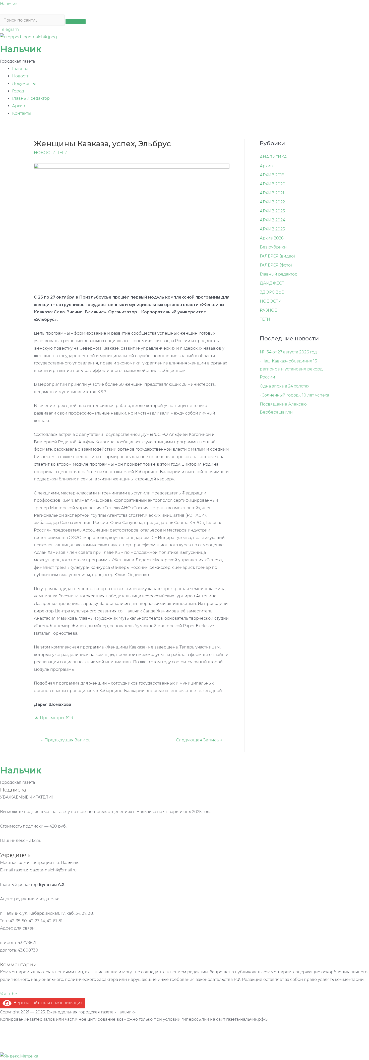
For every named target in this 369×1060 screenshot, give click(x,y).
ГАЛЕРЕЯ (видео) (277, 256)
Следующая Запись (199, 739)
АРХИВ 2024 (272, 220)
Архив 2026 (272, 238)
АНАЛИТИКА (273, 157)
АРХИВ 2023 (272, 211)
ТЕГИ (62, 152)
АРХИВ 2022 (272, 202)
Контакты (21, 113)
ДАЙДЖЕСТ (272, 283)
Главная (20, 68)
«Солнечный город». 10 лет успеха (294, 395)
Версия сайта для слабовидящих (47, 1002)
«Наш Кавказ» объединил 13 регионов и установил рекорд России (291, 369)
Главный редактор (31, 98)
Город (18, 91)
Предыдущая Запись (65, 739)
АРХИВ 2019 (272, 175)
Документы (24, 83)
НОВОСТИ (44, 152)
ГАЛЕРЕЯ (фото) (276, 265)
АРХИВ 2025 (272, 229)
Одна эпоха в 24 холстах (284, 386)
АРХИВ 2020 (272, 184)
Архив (18, 105)
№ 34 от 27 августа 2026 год (288, 352)
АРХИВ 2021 (272, 193)
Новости (21, 76)
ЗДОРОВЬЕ (272, 292)
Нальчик (9, 3)
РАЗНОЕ (268, 310)
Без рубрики (273, 247)
